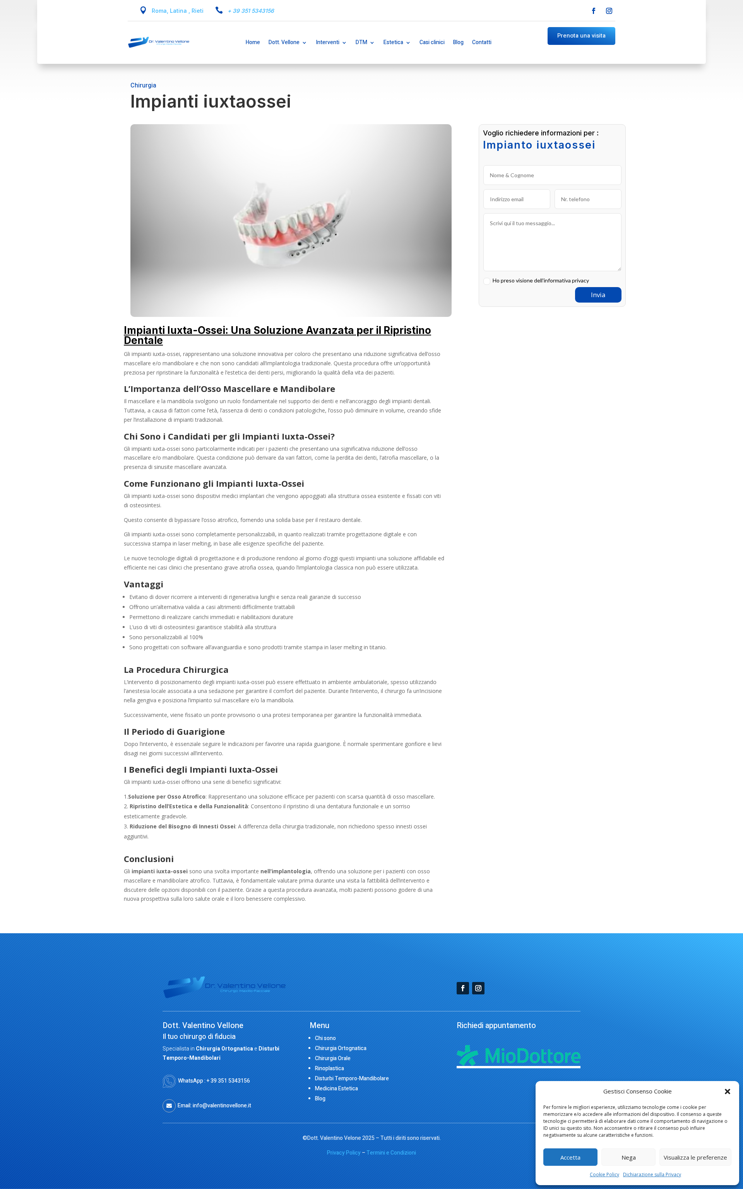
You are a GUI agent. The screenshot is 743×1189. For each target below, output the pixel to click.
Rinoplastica (329, 1068)
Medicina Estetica (336, 1089)
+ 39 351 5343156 (251, 10)
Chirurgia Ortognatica (340, 1048)
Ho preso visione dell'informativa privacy (541, 280)
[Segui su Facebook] (593, 11)
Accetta (570, 1157)
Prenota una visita (581, 35)
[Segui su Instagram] (609, 11)
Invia (598, 294)
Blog (320, 1099)
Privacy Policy (344, 1153)
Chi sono (325, 1038)
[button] (727, 1091)
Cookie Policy (604, 1174)
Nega (628, 1157)
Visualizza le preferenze (695, 1157)
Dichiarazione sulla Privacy (652, 1174)
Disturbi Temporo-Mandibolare (352, 1078)
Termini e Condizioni (391, 1153)
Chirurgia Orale (333, 1058)
